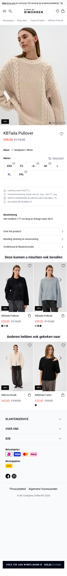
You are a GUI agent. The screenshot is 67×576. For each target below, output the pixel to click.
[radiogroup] (33, 170)
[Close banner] (61, 3)
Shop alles (22, 20)
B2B (7, 438)
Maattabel (58, 158)
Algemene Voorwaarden (43, 489)
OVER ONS (12, 428)
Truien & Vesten (37, 20)
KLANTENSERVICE (17, 419)
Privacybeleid (18, 489)
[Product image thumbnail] (50, 123)
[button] (33, 231)
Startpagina (8, 20)
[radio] (21, 166)
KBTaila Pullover (55, 20)
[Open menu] (4, 11)
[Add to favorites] (61, 133)
